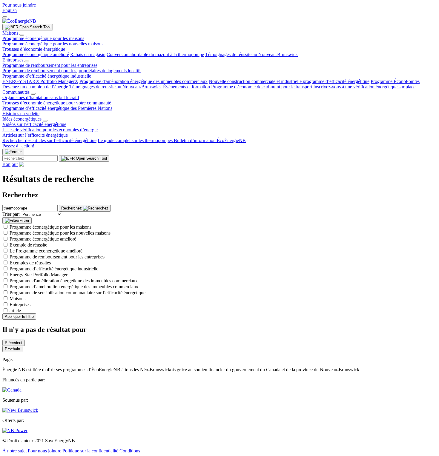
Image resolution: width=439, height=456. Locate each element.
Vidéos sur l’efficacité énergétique (34, 124)
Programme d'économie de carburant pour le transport (261, 86)
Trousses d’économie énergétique (33, 49)
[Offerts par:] (14, 430)
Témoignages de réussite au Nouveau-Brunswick (251, 54)
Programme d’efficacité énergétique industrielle (46, 75)
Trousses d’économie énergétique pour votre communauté (56, 102)
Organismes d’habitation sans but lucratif (40, 97)
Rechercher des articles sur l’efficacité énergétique (49, 140)
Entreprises (13, 59)
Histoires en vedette (20, 113)
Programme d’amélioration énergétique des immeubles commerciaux (74, 286)
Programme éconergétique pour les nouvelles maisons (52, 43)
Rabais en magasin (87, 54)
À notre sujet (14, 450)
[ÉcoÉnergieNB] (19, 21)
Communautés (16, 92)
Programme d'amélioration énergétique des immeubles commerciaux (143, 81)
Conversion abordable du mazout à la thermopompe (155, 54)
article (15, 310)
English (9, 10)
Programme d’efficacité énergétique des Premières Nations (57, 108)
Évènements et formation (186, 86)
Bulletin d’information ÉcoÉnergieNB (210, 140)
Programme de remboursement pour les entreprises (49, 65)
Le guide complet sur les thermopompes (136, 140)
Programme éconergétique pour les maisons (43, 38)
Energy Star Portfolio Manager (38, 274)
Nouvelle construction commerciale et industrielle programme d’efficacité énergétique (289, 81)
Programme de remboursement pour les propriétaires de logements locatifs (71, 70)
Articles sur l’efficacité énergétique (35, 135)
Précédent (13, 343)
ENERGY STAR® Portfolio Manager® (40, 81)
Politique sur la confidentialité (90, 450)
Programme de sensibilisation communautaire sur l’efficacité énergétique (77, 292)
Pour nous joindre (19, 4)
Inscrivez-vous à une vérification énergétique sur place (364, 86)
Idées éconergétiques (22, 118)
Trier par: (11, 214)
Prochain (12, 349)
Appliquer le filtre (19, 316)
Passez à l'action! (18, 145)
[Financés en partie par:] (12, 389)
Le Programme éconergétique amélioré (46, 250)
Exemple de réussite (28, 244)
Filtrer (24, 220)
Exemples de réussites (30, 262)
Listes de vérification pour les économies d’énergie (50, 129)
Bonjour (10, 164)
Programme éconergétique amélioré (35, 54)
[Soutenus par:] (20, 410)
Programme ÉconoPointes (395, 81)
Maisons (10, 33)
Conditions (129, 450)
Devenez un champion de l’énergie (35, 86)
